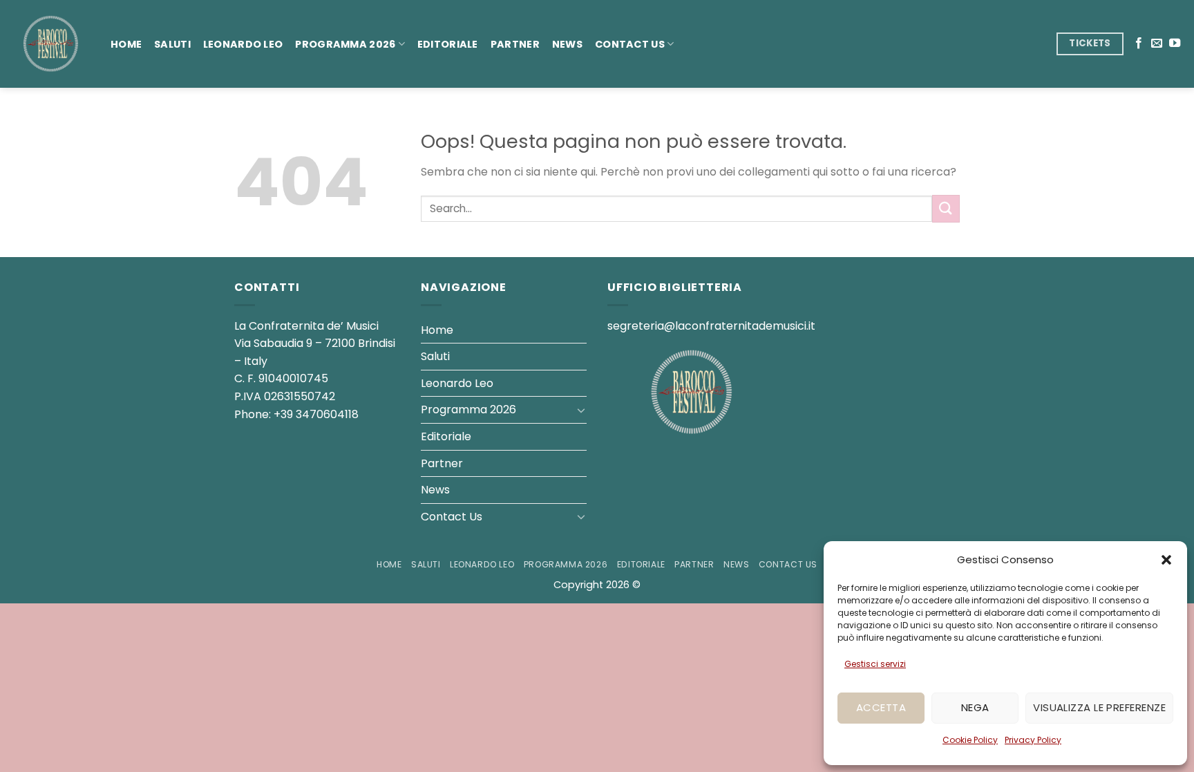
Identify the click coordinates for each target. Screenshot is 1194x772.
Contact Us (630, 44)
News (567, 44)
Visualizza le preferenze (1099, 707)
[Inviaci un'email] (1156, 43)
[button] (1166, 560)
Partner (515, 44)
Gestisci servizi (875, 664)
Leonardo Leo (243, 44)
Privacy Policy (1033, 740)
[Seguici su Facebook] (1138, 43)
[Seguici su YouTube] (1174, 43)
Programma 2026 (345, 44)
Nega (975, 707)
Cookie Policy (970, 740)
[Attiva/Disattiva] (581, 410)
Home (126, 44)
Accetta (881, 707)
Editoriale (447, 44)
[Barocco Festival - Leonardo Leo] (50, 44)
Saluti (172, 44)
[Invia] (946, 208)
